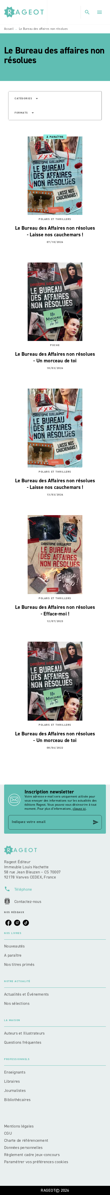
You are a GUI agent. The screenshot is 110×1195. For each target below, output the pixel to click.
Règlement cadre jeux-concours (32, 1154)
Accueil (9, 29)
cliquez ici (79, 809)
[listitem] (8, 922)
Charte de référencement (26, 1140)
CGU (8, 1133)
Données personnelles (23, 1147)
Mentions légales (19, 1126)
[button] (26, 98)
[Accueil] (25, 12)
